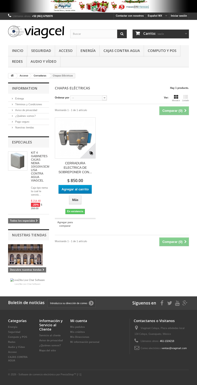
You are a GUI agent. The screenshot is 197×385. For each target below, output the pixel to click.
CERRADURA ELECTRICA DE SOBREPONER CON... (75, 167)
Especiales (22, 142)
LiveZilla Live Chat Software (27, 284)
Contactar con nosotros (130, 15)
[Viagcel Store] (36, 31)
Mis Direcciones (79, 337)
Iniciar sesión (179, 15)
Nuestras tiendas (24, 127)
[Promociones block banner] (98, 6)
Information (24, 88)
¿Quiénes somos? (25, 115)
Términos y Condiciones (28, 104)
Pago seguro (21, 121)
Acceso (66, 50)
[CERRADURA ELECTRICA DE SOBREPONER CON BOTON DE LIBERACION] (75, 137)
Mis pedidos (77, 327)
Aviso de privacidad (25, 110)
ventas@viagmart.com (174, 348)
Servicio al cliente (50, 335)
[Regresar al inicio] (12, 75)
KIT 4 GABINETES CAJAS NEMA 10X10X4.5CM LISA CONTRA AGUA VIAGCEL (40, 166)
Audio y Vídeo (43, 61)
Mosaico (176, 100)
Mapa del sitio (47, 350)
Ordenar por (62, 97)
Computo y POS (162, 50)
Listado (185, 100)
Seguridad (41, 50)
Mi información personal (84, 342)
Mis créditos (77, 332)
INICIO (17, 50)
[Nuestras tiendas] (28, 254)
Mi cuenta (78, 320)
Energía (88, 50)
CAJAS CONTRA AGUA (122, 50)
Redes (17, 61)
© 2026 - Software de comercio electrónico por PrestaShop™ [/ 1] (44, 374)
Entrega (19, 98)
